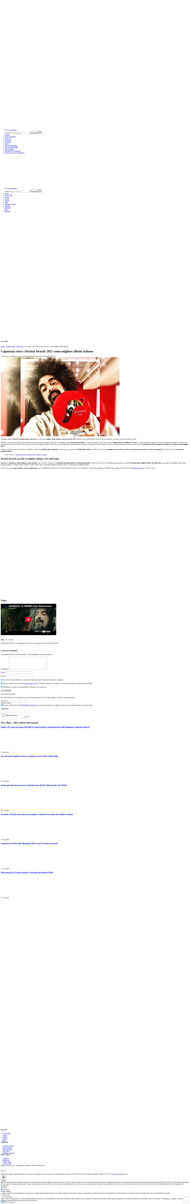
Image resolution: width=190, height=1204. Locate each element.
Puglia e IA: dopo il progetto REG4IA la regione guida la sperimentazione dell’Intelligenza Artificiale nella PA (45, 727)
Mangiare (8, 208)
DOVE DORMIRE (11, 145)
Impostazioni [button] (123, 1174)
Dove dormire (7, 1147)
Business (7, 211)
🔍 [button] (11, 130)
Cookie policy (7, 1164)
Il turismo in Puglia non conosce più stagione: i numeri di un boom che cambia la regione (37, 814)
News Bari (20, 346)
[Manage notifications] (2, 1201)
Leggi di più (115, 1174)
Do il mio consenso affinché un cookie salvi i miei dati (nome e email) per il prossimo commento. (33, 680)
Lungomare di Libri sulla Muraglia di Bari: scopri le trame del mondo (29, 843)
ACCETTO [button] (107, 1174)
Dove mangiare (7, 1149)
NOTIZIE (8, 142)
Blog (6, 202)
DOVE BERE (9, 149)
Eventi (7, 197)
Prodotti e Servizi (10, 204)
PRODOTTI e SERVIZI (12, 151)
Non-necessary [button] (5, 1195)
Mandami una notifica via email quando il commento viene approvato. (25, 687)
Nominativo (4, 701)
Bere (6, 209)
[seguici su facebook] (25, 1053)
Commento (5, 669)
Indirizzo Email (5, 703)
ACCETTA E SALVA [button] (8, 1202)
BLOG (7, 144)
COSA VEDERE (10, 137)
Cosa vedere (8, 195)
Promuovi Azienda (8, 1153)
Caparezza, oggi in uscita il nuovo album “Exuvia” (31, 454)
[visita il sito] (25, 949)
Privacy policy (7, 1162)
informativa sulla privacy (30, 683)
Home (7, 193)
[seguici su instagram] (25, 1001)
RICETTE (8, 140)
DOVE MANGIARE (11, 147)
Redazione (6, 1160)
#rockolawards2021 (138, 468)
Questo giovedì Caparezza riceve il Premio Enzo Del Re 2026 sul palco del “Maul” (34, 785)
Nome (3, 672)
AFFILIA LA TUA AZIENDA (14, 153)
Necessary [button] (4, 1187)
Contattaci (6, 1158)
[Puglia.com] (36, 185)
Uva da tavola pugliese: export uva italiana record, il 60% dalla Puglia (29, 756)
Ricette (7, 199)
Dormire (7, 206)
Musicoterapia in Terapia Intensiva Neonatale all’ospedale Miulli (27, 872)
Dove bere (6, 1151)
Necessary (6, 1189)
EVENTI (8, 138)
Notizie (7, 200)
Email (3, 676)
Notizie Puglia (10, 346)
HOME (7, 135)
